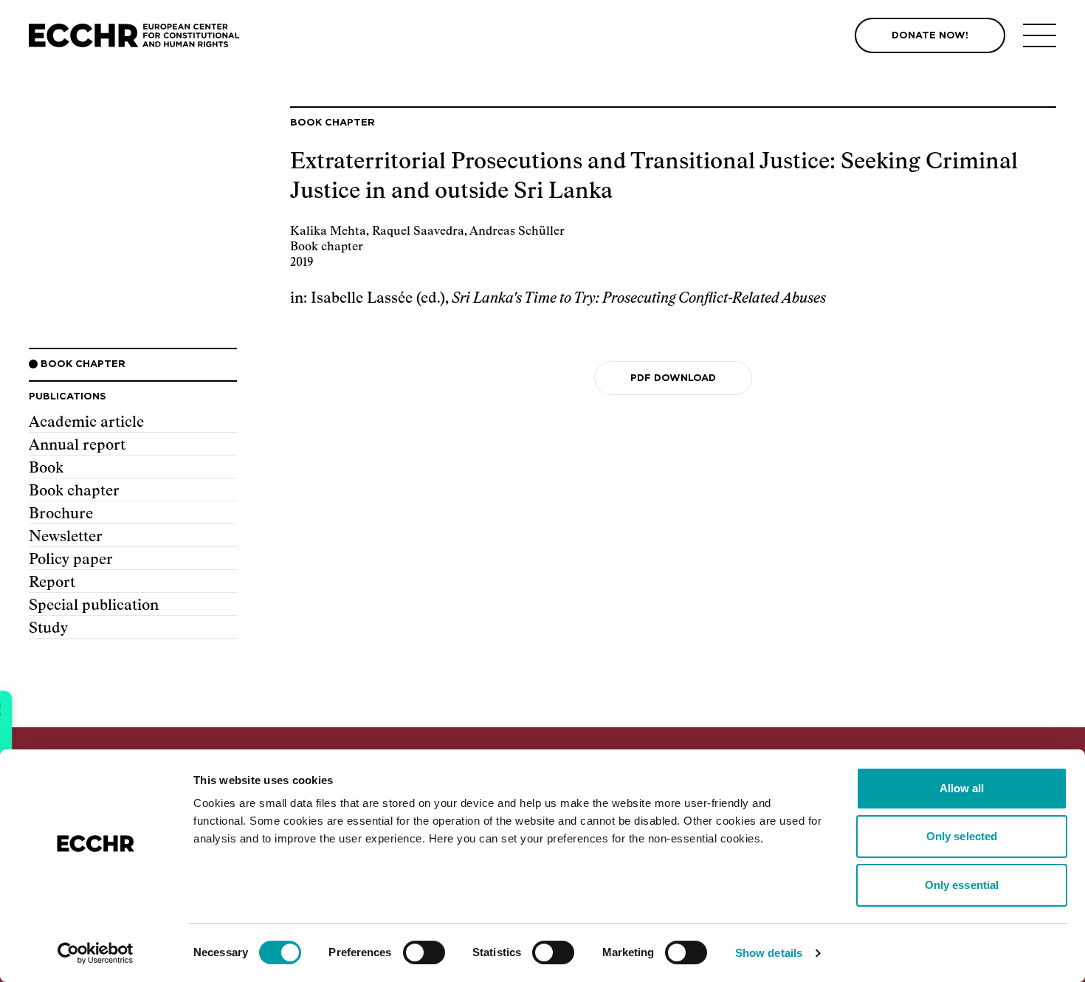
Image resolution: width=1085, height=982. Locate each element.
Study (48, 628)
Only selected (961, 836)
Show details (768, 953)
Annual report (77, 445)
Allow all (962, 788)
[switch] (424, 952)
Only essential (962, 885)
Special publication (94, 605)
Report (52, 582)
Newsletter (66, 536)
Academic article (86, 422)
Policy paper (71, 559)
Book (46, 468)
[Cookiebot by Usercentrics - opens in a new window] (95, 953)
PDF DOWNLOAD (673, 378)
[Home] (134, 36)
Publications (67, 397)
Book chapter (74, 491)
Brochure (61, 514)
